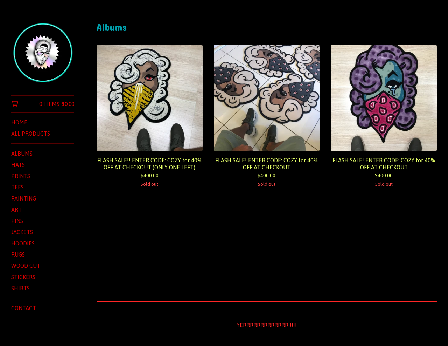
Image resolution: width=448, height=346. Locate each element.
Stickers (23, 277)
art (16, 209)
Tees (17, 187)
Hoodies (23, 243)
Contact (23, 308)
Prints (20, 176)
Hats (18, 165)
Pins (17, 221)
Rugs (18, 254)
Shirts (20, 288)
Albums (22, 153)
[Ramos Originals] (42, 52)
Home (19, 122)
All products (30, 133)
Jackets (22, 232)
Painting (23, 198)
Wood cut (25, 266)
